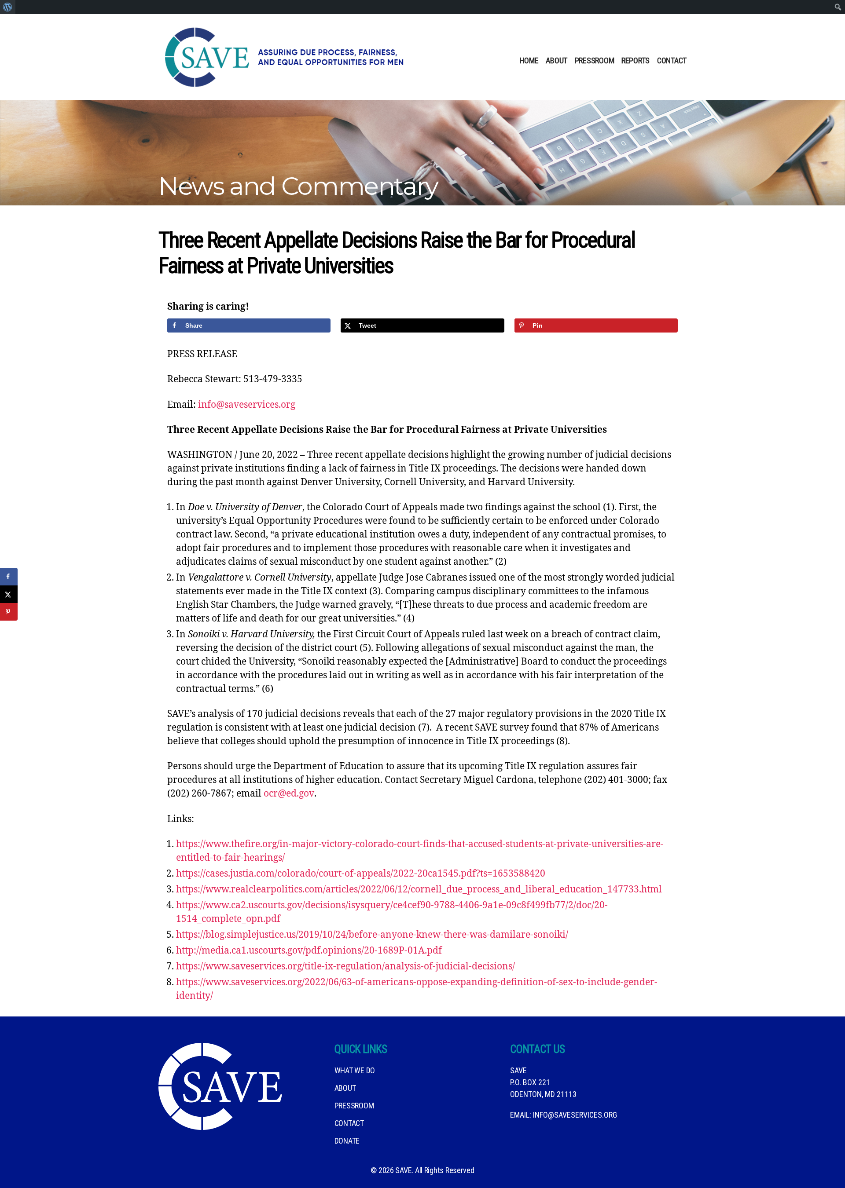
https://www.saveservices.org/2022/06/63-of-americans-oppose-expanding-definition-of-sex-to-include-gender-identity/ (417, 989)
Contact (672, 60)
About (556, 60)
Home (529, 60)
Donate (347, 1140)
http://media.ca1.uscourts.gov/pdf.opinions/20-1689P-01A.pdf (309, 951)
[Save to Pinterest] (9, 612)
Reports (635, 60)
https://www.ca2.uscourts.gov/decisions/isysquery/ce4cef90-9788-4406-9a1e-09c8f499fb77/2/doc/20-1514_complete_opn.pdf (392, 912)
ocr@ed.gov (289, 794)
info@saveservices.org (246, 405)
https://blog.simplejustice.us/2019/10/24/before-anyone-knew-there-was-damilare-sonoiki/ (372, 935)
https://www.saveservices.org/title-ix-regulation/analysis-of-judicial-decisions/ (345, 966)
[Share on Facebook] (9, 576)
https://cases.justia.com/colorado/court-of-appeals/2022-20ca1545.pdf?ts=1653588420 (360, 874)
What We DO (354, 1070)
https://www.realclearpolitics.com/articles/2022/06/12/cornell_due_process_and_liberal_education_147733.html (419, 890)
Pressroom (594, 60)
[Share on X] (9, 594)
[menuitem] (7, 7)
